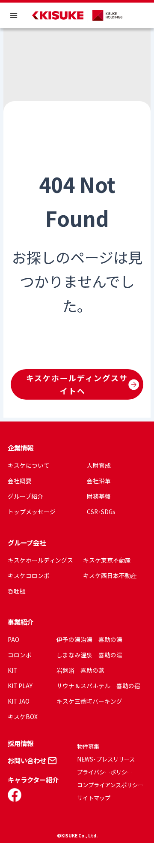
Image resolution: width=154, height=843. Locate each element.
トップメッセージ (32, 511)
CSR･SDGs (101, 511)
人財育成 (99, 465)
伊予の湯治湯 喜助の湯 (89, 639)
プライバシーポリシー (105, 772)
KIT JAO (19, 701)
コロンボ (20, 654)
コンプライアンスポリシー (110, 785)
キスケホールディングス (40, 560)
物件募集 (88, 746)
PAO (13, 639)
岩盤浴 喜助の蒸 (80, 670)
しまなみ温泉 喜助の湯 (89, 654)
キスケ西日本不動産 (110, 575)
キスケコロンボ (29, 575)
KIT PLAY (20, 685)
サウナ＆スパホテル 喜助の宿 (98, 685)
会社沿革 (99, 480)
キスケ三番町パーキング (89, 701)
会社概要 (20, 480)
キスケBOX (23, 716)
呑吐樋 (17, 591)
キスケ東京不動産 (107, 560)
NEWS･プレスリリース (106, 759)
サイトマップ (93, 798)
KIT (12, 670)
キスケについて (29, 465)
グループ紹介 (25, 496)
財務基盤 (99, 496)
